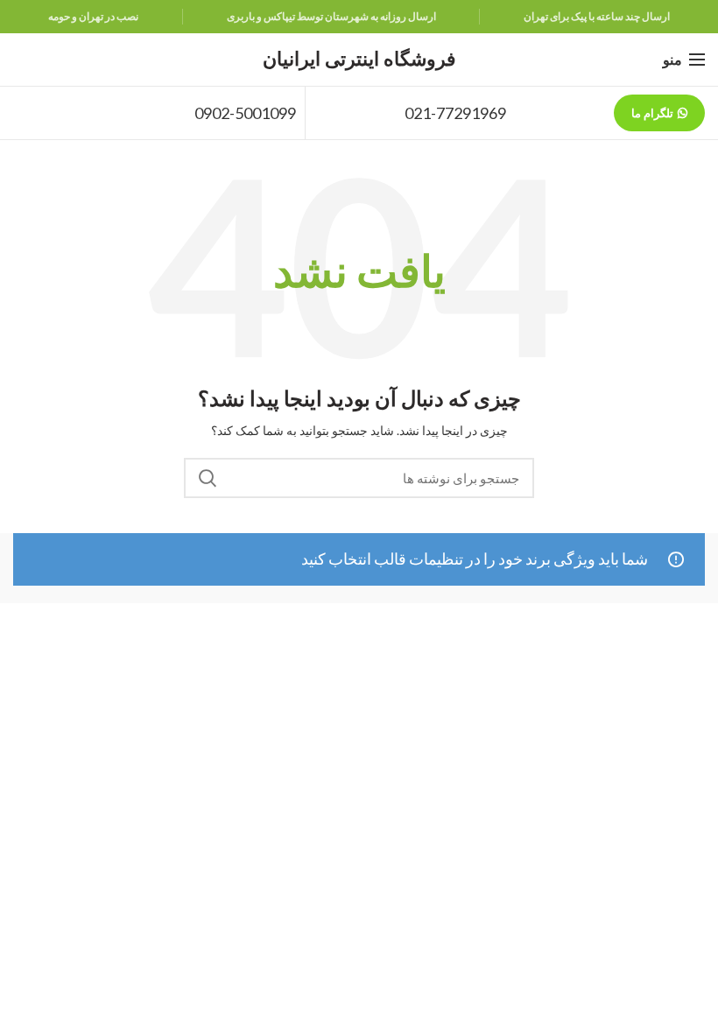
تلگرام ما (652, 113)
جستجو (207, 478)
